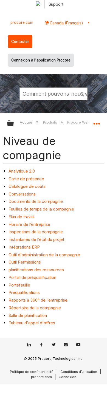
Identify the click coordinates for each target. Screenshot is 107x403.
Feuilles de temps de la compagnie (41, 209)
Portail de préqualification (32, 277)
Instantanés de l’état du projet (36, 239)
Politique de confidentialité (32, 372)
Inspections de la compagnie (36, 231)
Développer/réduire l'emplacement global (96, 121)
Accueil (27, 122)
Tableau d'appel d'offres (32, 322)
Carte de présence (26, 178)
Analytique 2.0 (22, 171)
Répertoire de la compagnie (35, 307)
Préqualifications (24, 292)
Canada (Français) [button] (66, 23)
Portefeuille (19, 285)
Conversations (22, 194)
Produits (50, 122)
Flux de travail (21, 216)
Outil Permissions (25, 262)
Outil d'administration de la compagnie (44, 254)
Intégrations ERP (24, 247)
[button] (82, 93)
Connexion (67, 377)
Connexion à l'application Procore (41, 60)
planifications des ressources (36, 269)
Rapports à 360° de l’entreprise (38, 300)
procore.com (21, 22)
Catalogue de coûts (27, 186)
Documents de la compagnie (36, 201)
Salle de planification (28, 315)
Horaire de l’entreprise (29, 224)
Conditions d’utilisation (78, 372)
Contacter (20, 41)
